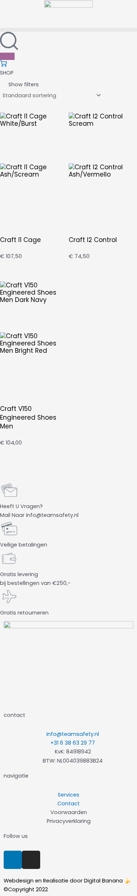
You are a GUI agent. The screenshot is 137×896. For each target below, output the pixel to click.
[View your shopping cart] (3, 65)
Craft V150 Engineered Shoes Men (28, 417)
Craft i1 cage (20, 239)
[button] (68, 30)
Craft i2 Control (93, 239)
